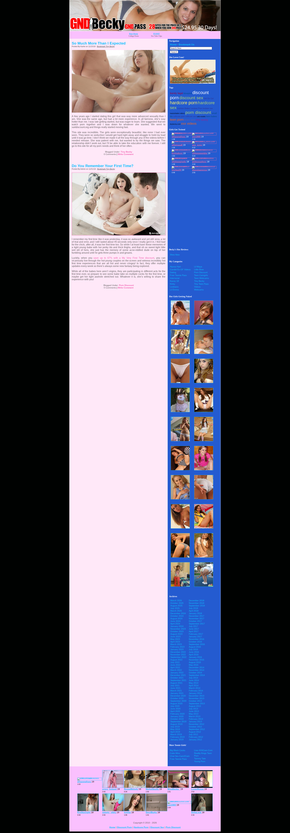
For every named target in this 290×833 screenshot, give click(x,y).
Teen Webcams (201, 278)
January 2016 (195, 657)
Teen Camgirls (201, 275)
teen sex (189, 119)
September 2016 (197, 644)
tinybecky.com (175, 124)
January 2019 (177, 739)
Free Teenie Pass (178, 275)
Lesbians (174, 287)
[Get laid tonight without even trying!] (193, 82)
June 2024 (175, 621)
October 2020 (177, 698)
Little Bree (199, 269)
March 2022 (176, 670)
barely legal (176, 93)
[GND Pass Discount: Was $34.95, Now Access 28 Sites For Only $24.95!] (145, 30)
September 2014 (197, 675)
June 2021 (175, 688)
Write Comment (126, 154)
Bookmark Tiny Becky (106, 46)
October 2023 (177, 631)
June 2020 (175, 708)
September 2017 (197, 623)
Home (173, 44)
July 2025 (175, 608)
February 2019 (177, 737)
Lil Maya (198, 266)
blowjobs (188, 93)
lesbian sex (208, 108)
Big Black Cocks (177, 750)
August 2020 (176, 703)
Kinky (172, 284)
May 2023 (175, 639)
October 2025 (177, 603)
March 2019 (176, 734)
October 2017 (195, 621)
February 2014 (196, 690)
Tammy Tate (200, 758)
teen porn (177, 119)
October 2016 (195, 641)
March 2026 (176, 600)
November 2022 (178, 654)
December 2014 (196, 667)
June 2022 (175, 665)
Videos (197, 287)
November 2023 (178, 629)
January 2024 (177, 626)
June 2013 (194, 711)
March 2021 (176, 690)
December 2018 (196, 600)
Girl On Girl (209, 99)
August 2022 (176, 659)
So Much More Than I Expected (99, 43)
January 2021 (177, 693)
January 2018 (195, 613)
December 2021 (178, 675)
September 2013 (197, 703)
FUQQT (156, 34)
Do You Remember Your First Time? (103, 166)
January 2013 (195, 721)
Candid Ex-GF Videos (180, 269)
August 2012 (195, 732)
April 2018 (193, 611)
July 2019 (175, 726)
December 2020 (178, 696)
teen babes (211, 116)
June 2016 (194, 652)
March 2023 (176, 644)
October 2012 (195, 726)
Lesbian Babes (183, 108)
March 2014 (194, 688)
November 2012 (196, 724)
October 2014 (195, 672)
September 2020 (178, 701)
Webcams (199, 289)
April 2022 (175, 667)
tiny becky (202, 119)
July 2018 (193, 608)
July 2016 (193, 649)
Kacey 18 (174, 281)
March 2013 (194, 716)
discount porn (124, 827)
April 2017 (193, 631)
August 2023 (176, 634)
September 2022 (178, 657)
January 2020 (177, 716)
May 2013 (193, 714)
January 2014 (195, 693)
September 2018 (197, 605)
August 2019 (176, 724)
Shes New (175, 254)
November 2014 (196, 670)
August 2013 (195, 706)
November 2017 (196, 618)
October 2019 (177, 719)
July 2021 (175, 685)
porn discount (198, 112)
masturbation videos (177, 113)
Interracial (174, 278)
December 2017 (196, 616)
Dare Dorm (133, 34)
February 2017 (196, 634)
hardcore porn (183, 102)
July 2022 (175, 662)
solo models (201, 116)
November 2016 (196, 639)
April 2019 (175, 732)
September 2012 (197, 729)
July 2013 (193, 708)
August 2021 (176, 683)
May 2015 (193, 665)
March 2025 (176, 611)
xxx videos (189, 123)
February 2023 (177, 647)
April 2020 (175, 711)
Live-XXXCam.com (203, 750)
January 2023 (177, 649)
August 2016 (195, 647)
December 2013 (196, 696)
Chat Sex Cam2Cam (180, 756)
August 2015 (195, 662)
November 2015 (196, 659)
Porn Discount (126, 285)
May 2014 (193, 683)
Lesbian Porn (196, 108)
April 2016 (193, 654)
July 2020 (175, 706)
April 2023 (175, 641)
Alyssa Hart (175, 266)
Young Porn (199, 761)
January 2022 (177, 672)
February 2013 (196, 719)
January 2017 (195, 636)
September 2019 (178, 721)
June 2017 (194, 629)
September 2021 (178, 680)
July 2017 (193, 626)
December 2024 (178, 613)
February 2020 (177, 714)
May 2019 (175, 729)
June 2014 (194, 680)
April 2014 (193, 685)
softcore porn (179, 116)
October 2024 (177, 616)
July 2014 (193, 678)
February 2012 (196, 737)
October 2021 (177, 678)
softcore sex (190, 116)
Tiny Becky (126, 152)
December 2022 (178, 652)
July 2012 (193, 734)
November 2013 (196, 698)
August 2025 (176, 605)
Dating (173, 272)
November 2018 (196, 603)
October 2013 (195, 701)
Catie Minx (175, 753)
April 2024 (175, 623)
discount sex (191, 97)
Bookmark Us (186, 44)
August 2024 (176, 618)
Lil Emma (174, 289)
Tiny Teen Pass (201, 284)
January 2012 (195, 739)
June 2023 (175, 636)
